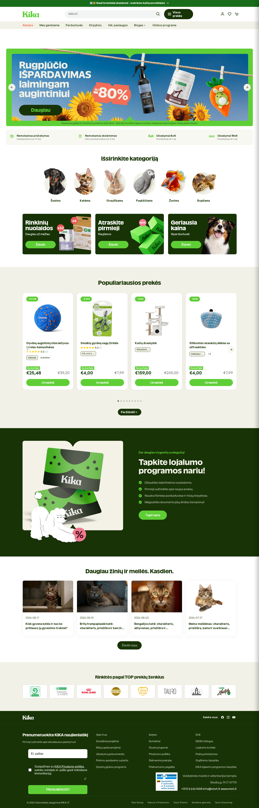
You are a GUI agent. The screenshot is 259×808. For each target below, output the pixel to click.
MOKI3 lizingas (204, 741)
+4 (209, 354)
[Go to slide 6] (132, 401)
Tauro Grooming (223, 802)
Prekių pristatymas (207, 754)
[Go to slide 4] (126, 401)
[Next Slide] (247, 87)
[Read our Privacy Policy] (85, 779)
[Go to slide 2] (121, 401)
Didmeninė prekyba (160, 760)
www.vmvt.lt (229, 789)
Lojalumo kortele (205, 747)
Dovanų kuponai (158, 747)
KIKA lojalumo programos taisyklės (216, 766)
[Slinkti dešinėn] (231, 349)
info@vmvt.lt (211, 789)
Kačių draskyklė (146, 343)
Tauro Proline (180, 802)
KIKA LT (65, 802)
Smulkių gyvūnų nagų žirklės (99, 343)
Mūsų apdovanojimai (108, 747)
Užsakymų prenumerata (110, 754)
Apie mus (101, 734)
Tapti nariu (152, 515)
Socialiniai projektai (107, 741)
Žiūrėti (40, 244)
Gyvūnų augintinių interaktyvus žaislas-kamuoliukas (47, 345)
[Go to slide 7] (135, 401)
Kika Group (137, 802)
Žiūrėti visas (129, 645)
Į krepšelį (48, 382)
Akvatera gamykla (201, 802)
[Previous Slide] (11, 87)
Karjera (153, 734)
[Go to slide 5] (129, 401)
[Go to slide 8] (138, 401)
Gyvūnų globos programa (111, 766)
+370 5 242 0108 (191, 789)
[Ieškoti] (158, 14)
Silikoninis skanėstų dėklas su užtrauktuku (209, 345)
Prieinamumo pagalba (162, 766)
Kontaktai (154, 741)
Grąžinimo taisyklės (207, 760)
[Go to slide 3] (124, 401)
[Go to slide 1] (118, 401)
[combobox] (113, 14)
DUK (198, 734)
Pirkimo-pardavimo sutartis (112, 760)
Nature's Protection (158, 802)
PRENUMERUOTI (57, 789)
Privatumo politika (159, 754)
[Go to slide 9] (140, 401)
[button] (237, 14)
